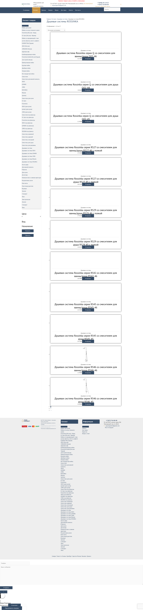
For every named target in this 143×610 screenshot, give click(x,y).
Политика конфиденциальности (48, 428)
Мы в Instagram (109, 427)
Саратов (74, 556)
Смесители (25, 76)
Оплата (71, 10)
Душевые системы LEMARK (29, 153)
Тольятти (59, 556)
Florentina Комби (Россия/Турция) (31, 57)
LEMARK (24, 84)
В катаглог (14, 605)
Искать (102, 9)
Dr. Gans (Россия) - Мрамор (29, 35)
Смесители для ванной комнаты (30, 79)
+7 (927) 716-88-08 (103, 4)
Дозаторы (25, 175)
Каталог (35, 10)
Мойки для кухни (26, 28)
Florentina (24, 103)
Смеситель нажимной (28, 134)
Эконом (24, 191)
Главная (49, 19)
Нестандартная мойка (28, 74)
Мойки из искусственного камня (30, 30)
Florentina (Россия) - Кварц (29, 33)
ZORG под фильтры (27, 128)
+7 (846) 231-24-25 (103, 2)
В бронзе (24, 169)
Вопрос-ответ (86, 433)
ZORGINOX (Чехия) (27, 49)
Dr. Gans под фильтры (28, 117)
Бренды (44, 10)
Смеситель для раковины (29, 145)
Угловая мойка (26, 71)
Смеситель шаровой (27, 137)
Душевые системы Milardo (29, 159)
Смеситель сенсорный (28, 140)
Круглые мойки (26, 65)
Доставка (63, 10)
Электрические (26, 199)
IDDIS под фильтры (27, 123)
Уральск (89, 556)
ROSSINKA (24, 90)
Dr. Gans (24, 101)
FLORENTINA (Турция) (27, 43)
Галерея (50, 10)
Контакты (78, 10)
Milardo (24, 93)
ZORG (23, 87)
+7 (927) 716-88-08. (111, 420)
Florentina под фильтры (28, 120)
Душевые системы (27, 148)
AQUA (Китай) (25, 52)
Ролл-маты (25, 183)
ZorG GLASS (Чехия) (27, 60)
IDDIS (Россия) (26, 46)
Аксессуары (25, 164)
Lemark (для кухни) (27, 109)
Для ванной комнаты (27, 167)
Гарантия (84, 432)
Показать (27, 231)
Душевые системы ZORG (28, 156)
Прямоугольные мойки (28, 62)
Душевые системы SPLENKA (29, 162)
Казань (64, 556)
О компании (26, 10)
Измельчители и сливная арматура (31, 177)
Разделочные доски (27, 180)
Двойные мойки (26, 68)
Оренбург (69, 556)
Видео (56, 10)
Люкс (23, 196)
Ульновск (84, 556)
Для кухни (25, 172)
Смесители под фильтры (28, 115)
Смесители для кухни (28, 98)
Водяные (24, 188)
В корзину (88, 58)
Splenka (24, 95)
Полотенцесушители (27, 186)
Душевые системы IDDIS (28, 150)
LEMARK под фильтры (28, 126)
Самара (54, 556)
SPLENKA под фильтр (27, 131)
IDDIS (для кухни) (26, 106)
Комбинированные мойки (29, 54)
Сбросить (27, 235)
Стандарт (24, 194)
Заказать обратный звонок (102, 6)
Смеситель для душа (27, 142)
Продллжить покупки (12, 608)
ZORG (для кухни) (26, 112)
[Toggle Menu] (25, 26)
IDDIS (23, 81)
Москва (79, 556)
